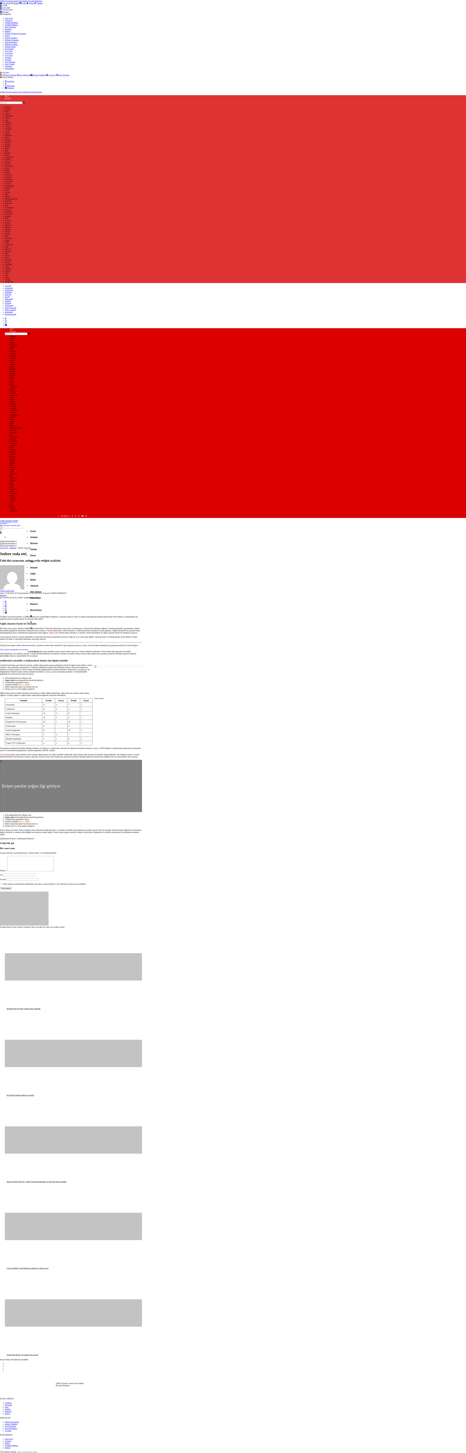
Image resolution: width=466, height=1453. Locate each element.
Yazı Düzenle (10, 62)
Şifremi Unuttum (11, 44)
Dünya (7, 295)
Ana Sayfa (6, 3)
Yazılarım (8, 66)
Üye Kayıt (9, 53)
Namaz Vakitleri (11, 38)
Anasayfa (8, 20)
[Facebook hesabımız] (5, 319)
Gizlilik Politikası (11, 23)
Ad (1, 875)
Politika (8, 293)
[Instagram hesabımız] (6, 323)
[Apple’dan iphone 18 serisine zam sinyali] (73, 1313)
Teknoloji (8, 306)
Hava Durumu (10, 27)
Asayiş (7, 286)
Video (31, 3)
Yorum (3, 871)
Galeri (24, 3)
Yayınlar (5, 12)
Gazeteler (52, 75)
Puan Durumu (63, 75)
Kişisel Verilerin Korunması (15, 34)
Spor (6, 297)
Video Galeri (10, 310)
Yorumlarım (9, 69)
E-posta (3, 879)
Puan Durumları (11, 42)
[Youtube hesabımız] (6, 325)
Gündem (8, 288)
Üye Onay (9, 55)
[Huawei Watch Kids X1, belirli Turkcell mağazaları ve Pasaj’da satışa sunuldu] (73, 1140)
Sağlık (7, 301)
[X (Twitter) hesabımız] (6, 84)
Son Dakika (9, 49)
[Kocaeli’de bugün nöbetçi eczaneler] (73, 1053)
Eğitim (7, 303)
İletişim (7, 31)
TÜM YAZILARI (7, 591)
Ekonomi (8, 290)
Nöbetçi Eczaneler (12, 40)
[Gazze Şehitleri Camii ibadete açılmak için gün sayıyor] (73, 1226)
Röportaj (8, 312)
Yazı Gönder (10, 64)
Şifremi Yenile (10, 47)
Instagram (11, 86)
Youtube (10, 88)
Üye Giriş (8, 51)
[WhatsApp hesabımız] (86, 516)
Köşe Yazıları (10, 308)
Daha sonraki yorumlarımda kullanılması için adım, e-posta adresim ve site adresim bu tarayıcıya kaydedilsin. (44, 884)
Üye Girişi (6, 8)
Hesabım (8, 29)
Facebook (10, 81)
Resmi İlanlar (10, 314)
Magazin (8, 299)
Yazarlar (39, 3)
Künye (7, 36)
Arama (16, 3)
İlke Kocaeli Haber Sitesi (27, 1452)
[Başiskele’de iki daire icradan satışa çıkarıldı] (73, 966)
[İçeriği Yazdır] (6, 613)
